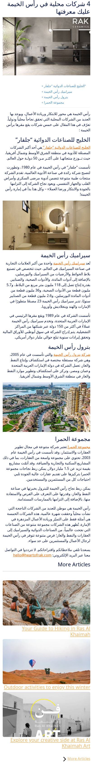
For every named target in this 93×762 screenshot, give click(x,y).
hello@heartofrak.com (32, 555)
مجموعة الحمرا (54, 102)
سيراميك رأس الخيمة (58, 91)
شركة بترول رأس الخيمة (71, 354)
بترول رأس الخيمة (56, 97)
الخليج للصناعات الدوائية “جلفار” (65, 86)
